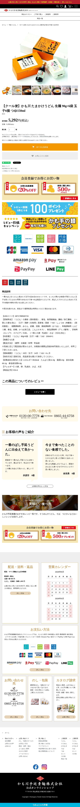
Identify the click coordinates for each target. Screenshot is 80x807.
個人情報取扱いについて (47, 751)
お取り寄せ (66, 717)
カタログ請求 (23, 751)
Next (64, 57)
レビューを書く (40, 392)
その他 (63, 756)
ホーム (4, 25)
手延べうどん (12, 25)
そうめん (64, 743)
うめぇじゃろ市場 (40, 805)
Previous (15, 57)
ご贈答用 (55, 14)
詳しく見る (20, 593)
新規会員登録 (43, 136)
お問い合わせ (23, 756)
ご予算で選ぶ (38, 14)
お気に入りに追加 (41, 156)
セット (63, 754)
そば (62, 748)
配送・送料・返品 (25, 746)
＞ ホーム (5, 733)
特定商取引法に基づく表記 (9, 168)
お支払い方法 (23, 743)
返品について (6, 166)
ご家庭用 (48, 14)
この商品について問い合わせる (11, 171)
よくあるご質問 (24, 748)
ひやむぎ (64, 746)
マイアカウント (44, 746)
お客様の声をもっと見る (40, 486)
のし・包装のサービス (26, 741)
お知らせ (8, 746)
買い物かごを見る (44, 743)
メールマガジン (24, 754)
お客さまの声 (9, 743)
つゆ (62, 751)
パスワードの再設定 (22, 136)
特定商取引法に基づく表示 (47, 748)
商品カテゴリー (27, 14)
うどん (63, 741)
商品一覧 (40, 18)
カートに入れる (42, 147)
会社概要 (8, 741)
